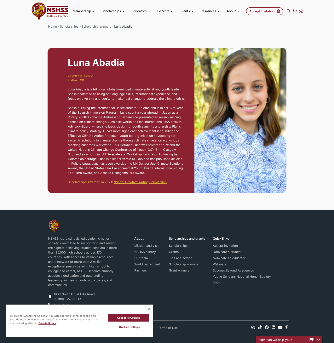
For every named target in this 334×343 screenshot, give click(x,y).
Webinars (219, 264)
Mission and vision (147, 246)
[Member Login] (301, 11)
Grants (174, 252)
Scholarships (111, 11)
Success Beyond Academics (233, 270)
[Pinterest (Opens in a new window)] (286, 327)
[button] (93, 11)
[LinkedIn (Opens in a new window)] (273, 327)
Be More (163, 11)
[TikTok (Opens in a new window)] (260, 327)
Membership (82, 11)
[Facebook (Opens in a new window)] (267, 327)
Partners (140, 270)
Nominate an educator (229, 258)
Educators (139, 11)
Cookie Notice (47, 323)
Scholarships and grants (187, 238)
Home (52, 26)
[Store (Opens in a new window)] (294, 11)
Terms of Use (168, 328)
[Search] (288, 11)
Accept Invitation (262, 11)
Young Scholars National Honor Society (242, 276)
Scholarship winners (183, 264)
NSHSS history (145, 252)
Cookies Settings (129, 327)
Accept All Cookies (128, 317)
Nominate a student (227, 252)
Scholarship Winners (96, 26)
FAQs (216, 283)
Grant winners (179, 270)
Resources (208, 11)
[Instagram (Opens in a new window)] (253, 327)
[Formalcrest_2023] (53, 226)
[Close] (149, 309)
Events (185, 11)
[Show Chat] (311, 339)
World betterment (147, 264)
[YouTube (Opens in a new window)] (280, 327)
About (231, 11)
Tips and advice (180, 258)
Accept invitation (225, 246)
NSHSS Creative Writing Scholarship (140, 182)
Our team (141, 258)
